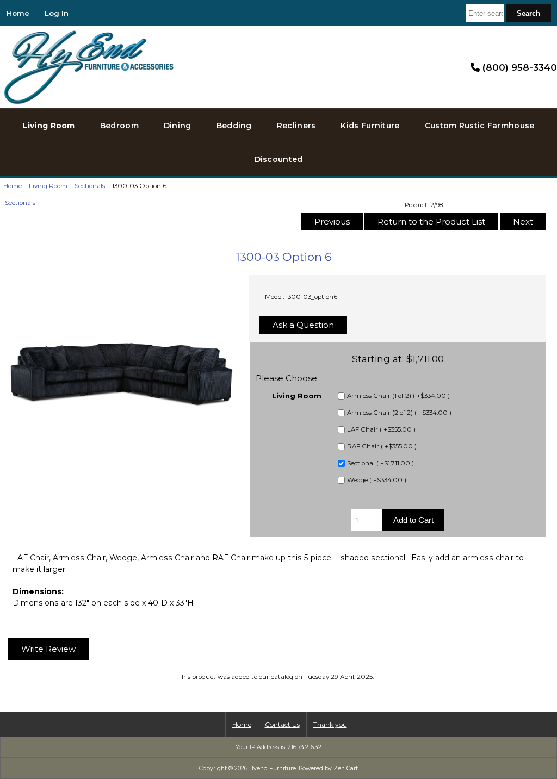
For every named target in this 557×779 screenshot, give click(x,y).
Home (18, 13)
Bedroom (119, 125)
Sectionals (90, 186)
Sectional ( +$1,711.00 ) (380, 464)
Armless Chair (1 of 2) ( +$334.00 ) (398, 396)
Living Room (48, 186)
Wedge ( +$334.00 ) (376, 480)
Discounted (279, 159)
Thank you (330, 724)
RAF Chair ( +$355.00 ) (382, 447)
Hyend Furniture (272, 768)
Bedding (234, 125)
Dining (177, 125)
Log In (57, 13)
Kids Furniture (370, 125)
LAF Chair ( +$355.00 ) (381, 430)
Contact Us (282, 724)
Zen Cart (345, 768)
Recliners (296, 125)
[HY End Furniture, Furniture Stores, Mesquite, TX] (441, 66)
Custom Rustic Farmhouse (480, 125)
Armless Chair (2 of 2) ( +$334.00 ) (399, 413)
